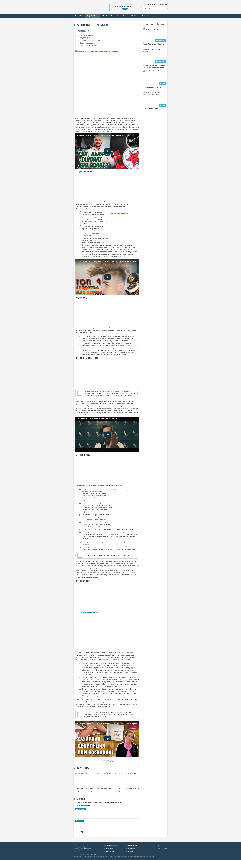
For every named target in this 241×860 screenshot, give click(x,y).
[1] (103, 762)
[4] (109, 762)
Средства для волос (92, 16)
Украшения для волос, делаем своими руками (152, 88)
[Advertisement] (107, 187)
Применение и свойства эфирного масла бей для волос (84, 791)
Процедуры (133, 16)
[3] (107, 762)
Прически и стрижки (107, 16)
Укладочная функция (87, 35)
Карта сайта (151, 4)
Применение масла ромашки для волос (104, 790)
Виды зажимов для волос (153, 109)
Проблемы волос (121, 16)
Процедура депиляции (88, 45)
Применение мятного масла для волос (129, 790)
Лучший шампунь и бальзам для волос (153, 45)
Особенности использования (90, 40)
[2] (105, 762)
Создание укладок (86, 43)
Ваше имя (79, 821)
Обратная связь (163, 4)
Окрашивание (78, 16)
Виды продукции (85, 38)
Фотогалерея (145, 16)
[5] (112, 762)
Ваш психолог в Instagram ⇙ (123, 6)
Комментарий (80, 809)
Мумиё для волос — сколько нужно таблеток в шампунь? (154, 66)
